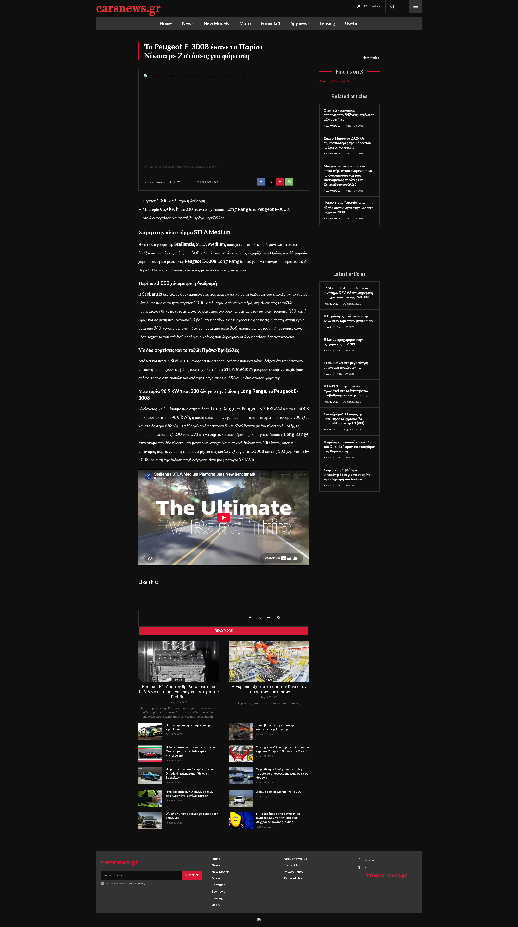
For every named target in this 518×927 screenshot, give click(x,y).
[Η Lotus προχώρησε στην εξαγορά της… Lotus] (150, 731)
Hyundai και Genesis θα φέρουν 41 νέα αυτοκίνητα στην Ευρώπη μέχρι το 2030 (348, 207)
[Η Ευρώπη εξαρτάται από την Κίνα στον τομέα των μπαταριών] (269, 661)
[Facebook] (261, 182)
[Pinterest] (280, 182)
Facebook (371, 860)
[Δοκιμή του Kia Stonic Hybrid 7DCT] (241, 798)
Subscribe (192, 875)
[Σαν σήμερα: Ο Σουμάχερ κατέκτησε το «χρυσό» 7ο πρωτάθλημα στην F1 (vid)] (241, 753)
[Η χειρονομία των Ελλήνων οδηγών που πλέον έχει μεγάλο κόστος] (150, 798)
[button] (392, 6)
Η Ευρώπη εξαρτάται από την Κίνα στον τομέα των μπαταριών (268, 689)
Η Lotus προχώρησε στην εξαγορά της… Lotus (343, 341)
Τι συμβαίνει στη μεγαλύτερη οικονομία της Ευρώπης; (346, 365)
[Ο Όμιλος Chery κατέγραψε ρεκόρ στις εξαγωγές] (150, 820)
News (269, 679)
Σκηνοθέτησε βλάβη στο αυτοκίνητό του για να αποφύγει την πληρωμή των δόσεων (282, 773)
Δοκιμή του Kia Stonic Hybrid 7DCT (279, 791)
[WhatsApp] (289, 182)
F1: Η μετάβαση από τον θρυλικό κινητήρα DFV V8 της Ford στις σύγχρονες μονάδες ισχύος (278, 818)
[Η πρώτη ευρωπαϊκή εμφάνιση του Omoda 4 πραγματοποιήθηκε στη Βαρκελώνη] (150, 775)
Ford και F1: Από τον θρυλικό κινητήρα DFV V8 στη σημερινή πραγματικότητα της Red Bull (179, 691)
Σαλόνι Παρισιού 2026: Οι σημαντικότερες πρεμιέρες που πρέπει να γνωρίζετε (347, 142)
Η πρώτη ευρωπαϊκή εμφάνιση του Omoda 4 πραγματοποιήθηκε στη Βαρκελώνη (189, 773)
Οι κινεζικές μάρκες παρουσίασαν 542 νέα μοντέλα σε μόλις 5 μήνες (349, 114)
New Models (371, 57)
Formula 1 (179, 679)
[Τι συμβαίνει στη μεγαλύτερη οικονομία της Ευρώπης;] (241, 731)
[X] (270, 182)
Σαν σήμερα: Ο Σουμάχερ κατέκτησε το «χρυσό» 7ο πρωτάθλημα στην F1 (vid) (344, 418)
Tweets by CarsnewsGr (334, 81)
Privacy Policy (138, 883)
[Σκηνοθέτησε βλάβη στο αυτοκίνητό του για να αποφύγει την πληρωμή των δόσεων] (241, 775)
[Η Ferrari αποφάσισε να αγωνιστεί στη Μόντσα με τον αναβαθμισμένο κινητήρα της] (150, 753)
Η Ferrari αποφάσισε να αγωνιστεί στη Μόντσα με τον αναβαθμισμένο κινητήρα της (192, 751)
